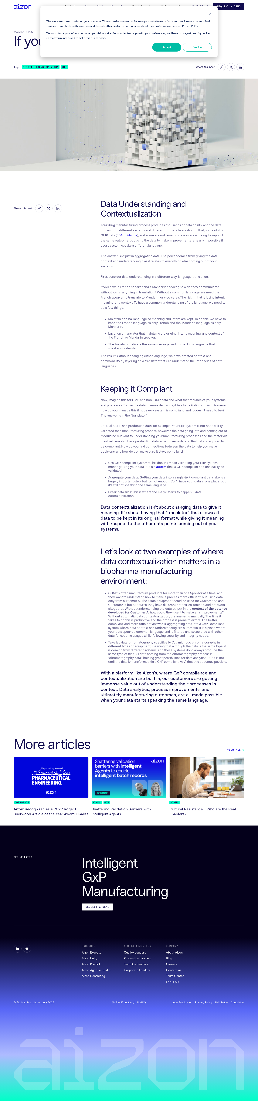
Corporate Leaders (137, 970)
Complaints (237, 1002)
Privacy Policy (203, 1002)
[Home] (22, 6)
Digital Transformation (41, 67)
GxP (64, 67)
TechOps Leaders (136, 964)
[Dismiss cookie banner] (210, 14)
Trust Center (175, 976)
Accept (166, 47)
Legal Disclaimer (182, 1002)
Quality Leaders (135, 952)
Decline (197, 47)
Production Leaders (137, 958)
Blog (169, 958)
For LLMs (172, 982)
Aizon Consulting (93, 976)
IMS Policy (221, 1002)
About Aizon (174, 952)
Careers (172, 964)
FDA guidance (127, 235)
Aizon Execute (91, 952)
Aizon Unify (89, 958)
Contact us (173, 970)
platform (160, 467)
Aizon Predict (91, 964)
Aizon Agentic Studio (96, 970)
